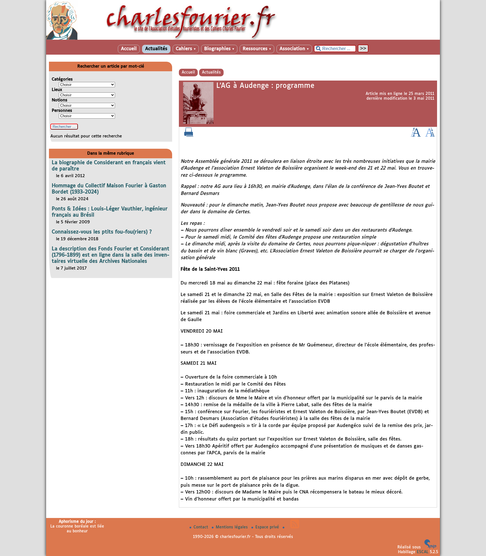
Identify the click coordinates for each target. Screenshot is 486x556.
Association (294, 48)
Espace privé (267, 527)
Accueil (129, 48)
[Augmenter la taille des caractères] (416, 135)
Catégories (62, 79)
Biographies (219, 48)
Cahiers (186, 48)
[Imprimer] (188, 135)
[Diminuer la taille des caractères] (430, 135)
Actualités (156, 48)
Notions (59, 100)
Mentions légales (232, 527)
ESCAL (422, 552)
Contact (202, 527)
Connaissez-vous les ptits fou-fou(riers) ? (102, 232)
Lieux (57, 90)
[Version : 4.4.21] (430, 547)
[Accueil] (243, 39)
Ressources (257, 48)
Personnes (62, 110)
